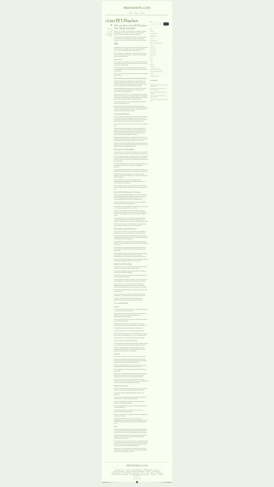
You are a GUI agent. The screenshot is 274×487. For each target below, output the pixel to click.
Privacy (136, 13)
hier (136, 73)
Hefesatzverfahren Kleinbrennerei (156, 43)
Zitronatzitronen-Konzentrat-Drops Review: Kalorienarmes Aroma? (158, 89)
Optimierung (152, 54)
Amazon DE (110, 33)
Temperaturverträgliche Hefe (155, 69)
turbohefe (152, 73)
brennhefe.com (136, 478)
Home (131, 13)
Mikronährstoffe (153, 50)
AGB (151, 28)
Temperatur (152, 66)
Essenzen (152, 38)
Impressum (152, 45)
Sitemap (142, 13)
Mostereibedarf (153, 52)
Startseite (152, 64)
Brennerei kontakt (153, 33)
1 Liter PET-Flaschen (110, 35)
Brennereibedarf (153, 36)
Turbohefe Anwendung (154, 76)
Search (151, 21)
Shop (151, 59)
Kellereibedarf (153, 47)
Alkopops (152, 31)
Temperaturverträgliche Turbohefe (156, 71)
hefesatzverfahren (153, 40)
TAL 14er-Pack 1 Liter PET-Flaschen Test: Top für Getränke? (130, 27)
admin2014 (110, 31)
